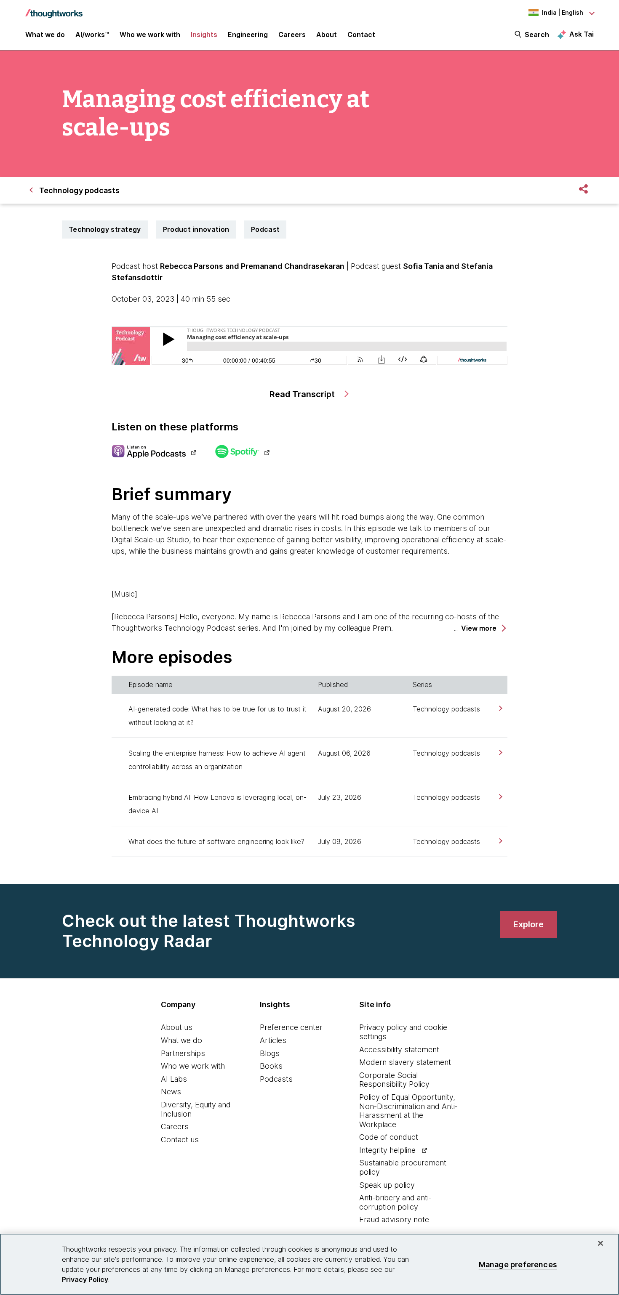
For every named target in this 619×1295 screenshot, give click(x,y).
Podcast (265, 229)
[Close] (600, 1243)
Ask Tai (581, 34)
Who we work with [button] (150, 34)
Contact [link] (361, 34)
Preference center (291, 1027)
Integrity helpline (387, 1150)
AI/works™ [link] (92, 34)
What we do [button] (45, 34)
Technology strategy (105, 229)
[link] (499, 708)
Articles (273, 1040)
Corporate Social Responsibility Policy (394, 1080)
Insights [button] (204, 34)
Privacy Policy (85, 1279)
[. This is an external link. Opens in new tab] (154, 452)
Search (537, 34)
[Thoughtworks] (54, 9)
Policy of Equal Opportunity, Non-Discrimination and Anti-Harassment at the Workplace (408, 1111)
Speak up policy (387, 1185)
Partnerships (183, 1053)
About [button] (326, 34)
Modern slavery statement (405, 1062)
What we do (181, 1040)
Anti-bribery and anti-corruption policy (395, 1202)
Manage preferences (518, 1264)
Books (271, 1065)
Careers (175, 1126)
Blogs (270, 1053)
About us (176, 1027)
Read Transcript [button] (303, 394)
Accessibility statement (399, 1049)
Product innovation (196, 229)
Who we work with (193, 1065)
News (171, 1091)
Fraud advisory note (394, 1219)
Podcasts (276, 1079)
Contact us (180, 1139)
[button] (483, 628)
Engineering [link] (248, 34)
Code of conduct (388, 1137)
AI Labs (174, 1079)
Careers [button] (292, 34)
